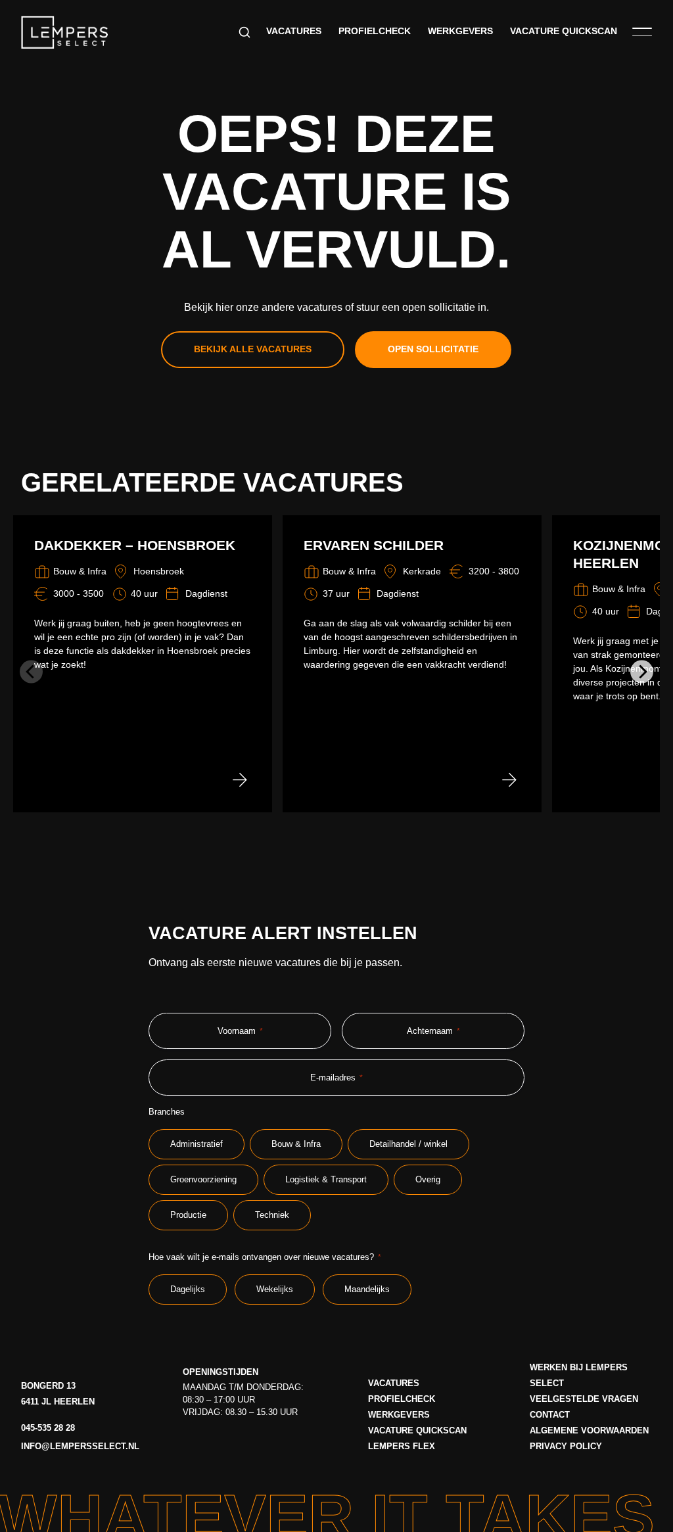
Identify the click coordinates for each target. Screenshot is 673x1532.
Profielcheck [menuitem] (374, 31)
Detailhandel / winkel (408, 1144)
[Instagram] (215, 1444)
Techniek (272, 1215)
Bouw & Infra (296, 1144)
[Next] (641, 671)
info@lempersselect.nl (80, 1446)
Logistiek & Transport (326, 1179)
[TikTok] (265, 1444)
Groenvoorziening (203, 1179)
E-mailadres (336, 1077)
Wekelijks (274, 1289)
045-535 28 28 (48, 1428)
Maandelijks (367, 1289)
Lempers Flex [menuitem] (401, 1446)
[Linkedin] (240, 1444)
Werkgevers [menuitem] (460, 31)
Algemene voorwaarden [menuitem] (589, 1430)
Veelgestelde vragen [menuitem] (584, 1399)
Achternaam (433, 1031)
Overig (427, 1179)
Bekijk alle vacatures (253, 349)
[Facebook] (190, 1444)
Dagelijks (187, 1289)
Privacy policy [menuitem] (566, 1446)
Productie (188, 1215)
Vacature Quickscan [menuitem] (563, 31)
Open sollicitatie (433, 349)
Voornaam (240, 1031)
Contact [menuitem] (550, 1415)
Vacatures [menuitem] (293, 31)
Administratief (196, 1144)
